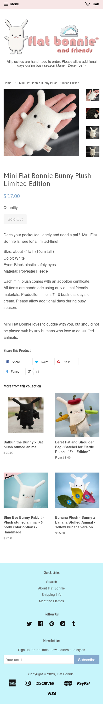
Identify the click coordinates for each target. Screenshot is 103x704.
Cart (95, 3)
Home (7, 83)
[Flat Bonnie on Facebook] (40, 624)
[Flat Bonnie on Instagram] (62, 624)
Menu (14, 3)
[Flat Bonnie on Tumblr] (73, 624)
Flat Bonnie (65, 674)
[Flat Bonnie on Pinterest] (51, 624)
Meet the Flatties (51, 600)
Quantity (11, 207)
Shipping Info (52, 594)
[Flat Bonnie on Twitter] (29, 624)
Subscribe (86, 659)
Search (51, 581)
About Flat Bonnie (51, 588)
